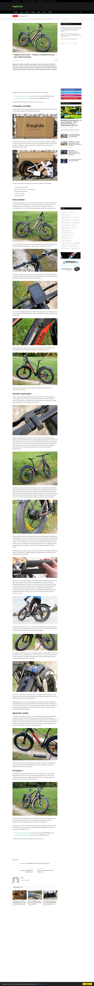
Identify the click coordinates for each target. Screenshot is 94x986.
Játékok (44, 12)
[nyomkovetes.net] (71, 271)
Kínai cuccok (76, 220)
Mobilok (27, 12)
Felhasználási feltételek (31, 1)
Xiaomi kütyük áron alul (23, 16)
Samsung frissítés (66, 230)
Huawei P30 (75, 217)
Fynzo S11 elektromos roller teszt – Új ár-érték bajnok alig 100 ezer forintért (34, 903)
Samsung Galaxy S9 (66, 238)
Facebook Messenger (66, 217)
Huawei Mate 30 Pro (66, 220)
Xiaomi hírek (64, 245)
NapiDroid (17, 6)
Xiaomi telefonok (66, 248)
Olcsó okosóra (65, 227)
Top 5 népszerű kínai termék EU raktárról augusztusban (74, 160)
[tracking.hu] (71, 258)
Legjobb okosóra (66, 225)
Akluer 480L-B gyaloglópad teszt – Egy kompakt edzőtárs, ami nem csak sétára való (50, 903)
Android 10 (71, 212)
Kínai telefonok (75, 222)
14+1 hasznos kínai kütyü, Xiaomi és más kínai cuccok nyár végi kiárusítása (74, 135)
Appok (38, 12)
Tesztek (55, 60)
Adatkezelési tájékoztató (41, 1)
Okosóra (74, 225)
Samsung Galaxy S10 (66, 240)
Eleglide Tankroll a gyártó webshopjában (24, 96)
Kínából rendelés (66, 222)
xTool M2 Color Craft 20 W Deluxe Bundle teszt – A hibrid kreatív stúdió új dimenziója (19, 903)
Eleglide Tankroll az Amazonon (21, 98)
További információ (41, 984)
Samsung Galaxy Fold (66, 243)
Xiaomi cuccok (77, 243)
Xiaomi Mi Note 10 (73, 245)
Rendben (87, 984)
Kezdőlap (24, 1)
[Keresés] (80, 12)
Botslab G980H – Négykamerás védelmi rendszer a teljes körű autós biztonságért (74, 152)
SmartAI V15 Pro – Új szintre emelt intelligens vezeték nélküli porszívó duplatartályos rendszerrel (74, 143)
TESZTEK (50, 12)
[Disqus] (35, 926)
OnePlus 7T (73, 227)
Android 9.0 (64, 212)
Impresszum (54, 1)
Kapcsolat (48, 1)
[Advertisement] (35, 81)
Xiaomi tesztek (75, 248)
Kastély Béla (66, 127)
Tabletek (33, 12)
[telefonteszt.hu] (71, 265)
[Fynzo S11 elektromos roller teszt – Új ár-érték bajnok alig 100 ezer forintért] (35, 895)
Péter (17, 60)
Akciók (21, 12)
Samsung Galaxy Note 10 (67, 235)
